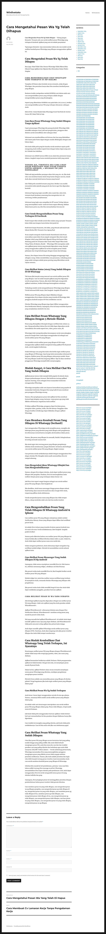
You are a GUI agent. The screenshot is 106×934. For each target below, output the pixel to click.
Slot (79, 71)
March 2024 (81, 41)
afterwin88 (90, 389)
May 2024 (80, 38)
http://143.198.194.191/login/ (84, 467)
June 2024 (80, 36)
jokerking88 (85, 397)
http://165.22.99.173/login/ (83, 411)
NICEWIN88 (79, 255)
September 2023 (82, 52)
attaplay (96, 390)
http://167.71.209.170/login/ (83, 460)
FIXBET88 (94, 163)
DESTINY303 (87, 137)
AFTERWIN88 (79, 79)
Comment (10, 825)
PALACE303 (96, 270)
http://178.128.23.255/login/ (83, 470)
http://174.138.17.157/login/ (83, 413)
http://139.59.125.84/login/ (83, 463)
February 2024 (81, 43)
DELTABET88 (79, 130)
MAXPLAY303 (87, 234)
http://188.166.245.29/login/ (84, 425)
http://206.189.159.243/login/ (84, 414)
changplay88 (79, 380)
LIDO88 (96, 222)
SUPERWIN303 (92, 333)
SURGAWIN (95, 342)
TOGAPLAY (92, 349)
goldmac (78, 383)
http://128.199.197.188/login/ (84, 456)
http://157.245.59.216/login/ (83, 407)
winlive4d (78, 387)
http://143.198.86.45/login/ (83, 409)
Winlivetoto (13, 12)
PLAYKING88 (79, 279)
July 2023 (80, 55)
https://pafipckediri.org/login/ (84, 432)
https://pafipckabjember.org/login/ (85, 446)
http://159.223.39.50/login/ (83, 418)
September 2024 (82, 31)
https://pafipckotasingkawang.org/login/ (87, 435)
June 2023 (80, 57)
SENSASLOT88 (87, 314)
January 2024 (81, 45)
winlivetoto (9, 42)
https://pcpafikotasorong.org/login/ (86, 434)
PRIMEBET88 (87, 300)
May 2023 (80, 59)
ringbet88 (96, 392)
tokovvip (88, 368)
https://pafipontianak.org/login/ (85, 447)
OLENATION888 (87, 262)
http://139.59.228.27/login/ (83, 421)
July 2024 (80, 35)
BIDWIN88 (86, 102)
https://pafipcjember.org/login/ (84, 439)
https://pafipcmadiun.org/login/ (85, 440)
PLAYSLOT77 (94, 284)
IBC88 (91, 203)
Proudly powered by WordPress (22, 926)
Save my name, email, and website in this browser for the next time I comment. (29, 875)
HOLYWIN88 (85, 196)
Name (8, 850)
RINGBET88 (94, 307)
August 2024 (81, 33)
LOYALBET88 (83, 227)
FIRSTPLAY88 (80, 157)
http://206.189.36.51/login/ (83, 428)
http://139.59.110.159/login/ (83, 465)
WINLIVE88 (86, 361)
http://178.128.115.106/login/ (84, 416)
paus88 (78, 373)
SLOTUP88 (83, 328)
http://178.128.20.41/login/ (83, 454)
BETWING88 (89, 95)
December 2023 (82, 47)
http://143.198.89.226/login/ (83, 427)
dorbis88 (85, 399)
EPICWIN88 (86, 144)
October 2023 (81, 50)
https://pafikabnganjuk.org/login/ (85, 444)
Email (8, 859)
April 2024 (80, 40)
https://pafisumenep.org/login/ (84, 437)
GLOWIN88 (96, 182)
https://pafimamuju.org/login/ (84, 430)
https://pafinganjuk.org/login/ (84, 449)
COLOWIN (96, 107)
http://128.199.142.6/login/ (83, 453)
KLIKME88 (89, 217)
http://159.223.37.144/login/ (83, 420)
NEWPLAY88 (86, 248)
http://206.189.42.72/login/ (83, 458)
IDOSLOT (95, 206)
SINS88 (94, 323)
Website (9, 867)
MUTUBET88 (79, 241)
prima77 (91, 366)
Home (87, 13)
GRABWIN (79, 190)
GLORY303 (79, 178)
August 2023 (81, 54)
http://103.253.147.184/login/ (84, 461)
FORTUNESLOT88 (92, 168)
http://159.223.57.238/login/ (83, 468)
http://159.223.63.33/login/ (83, 451)
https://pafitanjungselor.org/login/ (85, 442)
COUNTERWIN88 (86, 116)
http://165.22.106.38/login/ (83, 423)
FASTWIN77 (92, 150)
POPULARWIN (80, 293)
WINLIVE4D (91, 356)
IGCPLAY (93, 211)
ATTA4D (91, 90)
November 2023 (82, 48)
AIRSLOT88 (87, 83)
